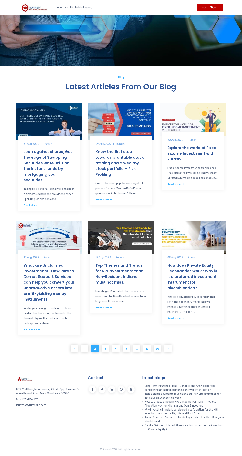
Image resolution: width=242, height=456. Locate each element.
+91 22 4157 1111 (28, 399)
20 (157, 348)
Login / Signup (210, 7)
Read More (30, 205)
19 (147, 348)
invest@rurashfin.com (32, 405)
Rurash (48, 143)
